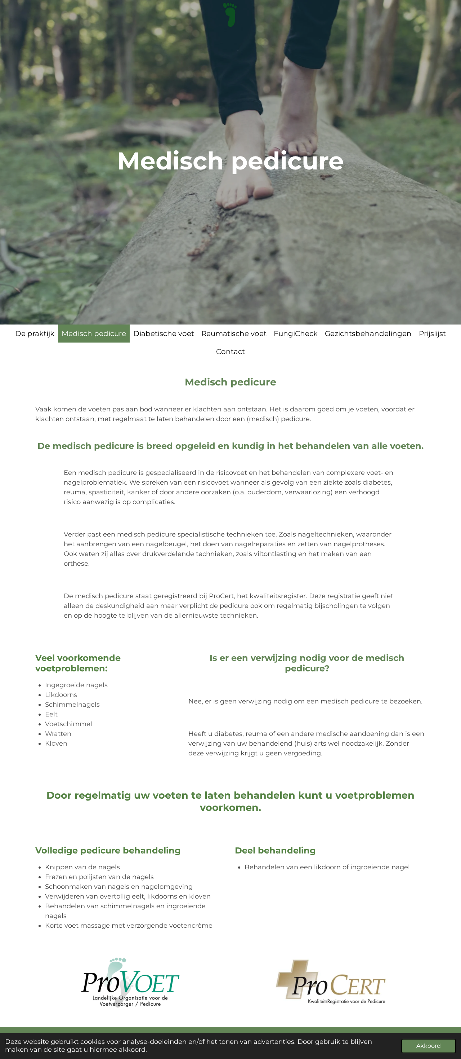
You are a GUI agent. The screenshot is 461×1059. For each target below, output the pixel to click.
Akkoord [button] (428, 1045)
